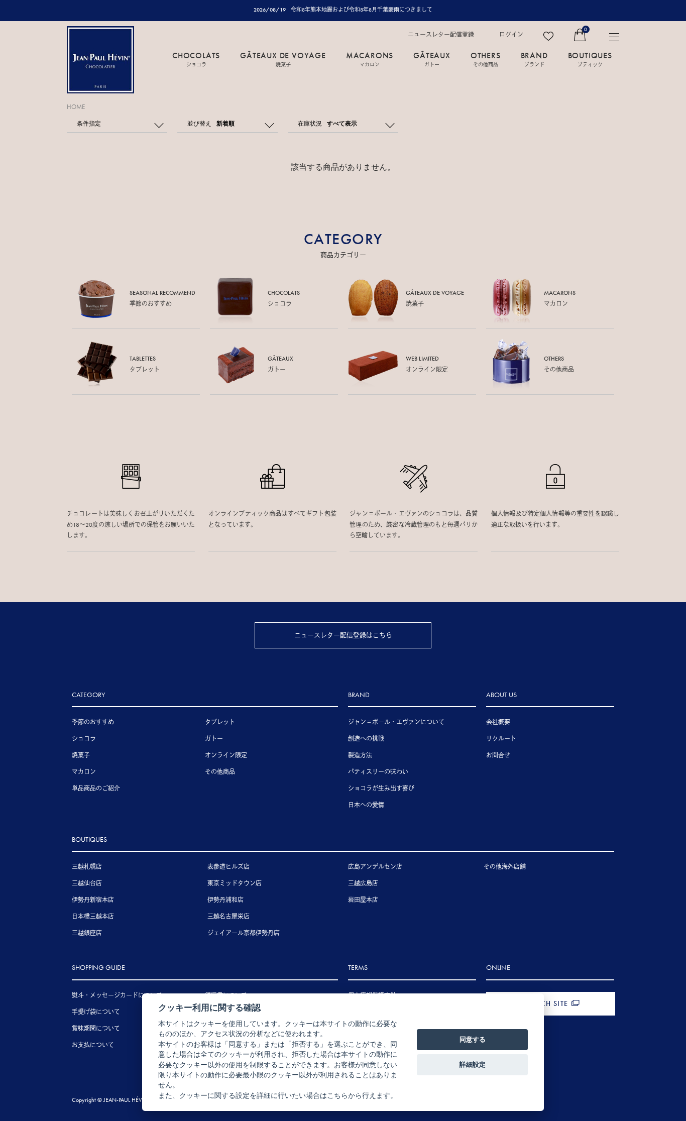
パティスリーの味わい (378, 772)
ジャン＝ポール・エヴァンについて (396, 722)
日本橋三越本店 (93, 917)
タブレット (220, 722)
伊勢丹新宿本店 (93, 900)
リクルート (501, 739)
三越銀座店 (87, 933)
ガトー (214, 739)
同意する (473, 1039)
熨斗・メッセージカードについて (117, 995)
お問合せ (498, 755)
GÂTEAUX (431, 58)
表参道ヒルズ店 (228, 867)
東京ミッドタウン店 (234, 883)
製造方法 (360, 755)
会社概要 (498, 722)
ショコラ (84, 739)
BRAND (534, 58)
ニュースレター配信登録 (441, 35)
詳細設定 (473, 1064)
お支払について (93, 1045)
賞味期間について (96, 1029)
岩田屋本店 (363, 900)
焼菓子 (81, 755)
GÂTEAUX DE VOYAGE (283, 58)
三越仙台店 (87, 883)
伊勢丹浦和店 (225, 900)
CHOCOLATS (196, 58)
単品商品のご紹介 (96, 788)
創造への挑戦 (366, 739)
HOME (76, 106)
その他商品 (220, 772)
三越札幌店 (87, 867)
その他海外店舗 (505, 867)
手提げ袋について (96, 1012)
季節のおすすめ (93, 722)
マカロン (84, 772)
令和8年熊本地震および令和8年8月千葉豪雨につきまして (361, 9)
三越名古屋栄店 (228, 917)
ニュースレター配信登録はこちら (343, 635)
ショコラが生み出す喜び (381, 788)
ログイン (511, 35)
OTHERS (486, 58)
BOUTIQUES (590, 58)
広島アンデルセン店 (375, 867)
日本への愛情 (366, 805)
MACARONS (369, 58)
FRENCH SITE (545, 1003)
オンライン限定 (226, 755)
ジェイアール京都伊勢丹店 (243, 933)
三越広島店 (363, 883)
